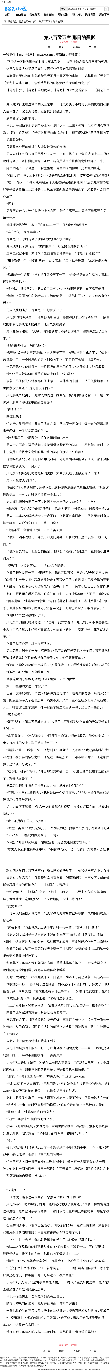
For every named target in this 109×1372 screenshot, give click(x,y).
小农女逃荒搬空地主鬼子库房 (16, 1363)
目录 (61, 47)
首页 (7, 14)
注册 (9, 2)
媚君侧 (43, 1358)
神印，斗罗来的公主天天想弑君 (26, 1358)
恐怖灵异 (90, 14)
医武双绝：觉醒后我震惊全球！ (33, 1360)
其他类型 (12, 21)
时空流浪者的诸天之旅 (39, 1363)
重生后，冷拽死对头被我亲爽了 (63, 1363)
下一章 (92, 47)
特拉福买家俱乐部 (28, 21)
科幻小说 (76, 14)
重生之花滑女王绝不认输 (88, 1358)
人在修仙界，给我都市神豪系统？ (94, 1360)
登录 (3, 2)
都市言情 (49, 14)
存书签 (76, 47)
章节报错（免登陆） (69, 42)
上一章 (46, 47)
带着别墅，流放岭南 (8, 1366)
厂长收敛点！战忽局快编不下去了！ (63, 1360)
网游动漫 (62, 14)
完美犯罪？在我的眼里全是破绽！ (32, 1366)
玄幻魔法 (21, 14)
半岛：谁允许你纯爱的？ (88, 1363)
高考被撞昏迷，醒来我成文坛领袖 (62, 1358)
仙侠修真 (35, 14)
